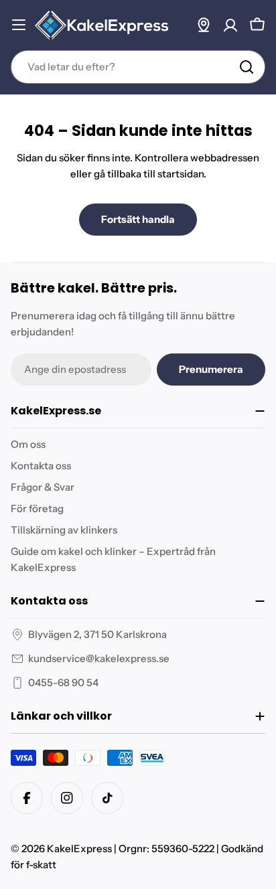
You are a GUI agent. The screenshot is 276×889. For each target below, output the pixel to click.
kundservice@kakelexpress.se (98, 658)
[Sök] (246, 67)
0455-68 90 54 (63, 682)
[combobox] (138, 67)
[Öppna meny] (19, 25)
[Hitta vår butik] (204, 25)
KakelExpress (79, 848)
